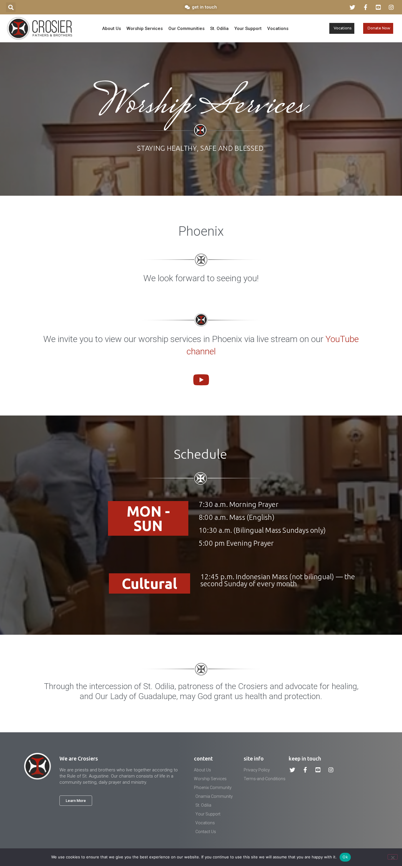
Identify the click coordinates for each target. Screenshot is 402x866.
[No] (393, 857)
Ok (345, 857)
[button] (11, 7)
